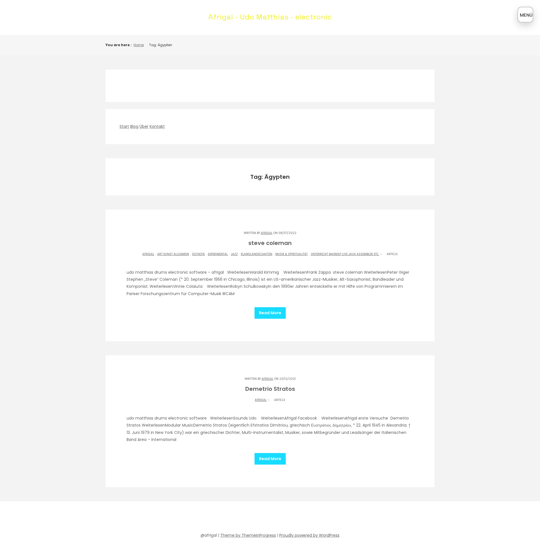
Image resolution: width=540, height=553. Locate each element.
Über (144, 126)
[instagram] (285, 518)
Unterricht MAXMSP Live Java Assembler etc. (345, 254)
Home (139, 45)
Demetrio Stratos (270, 389)
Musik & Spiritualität (291, 254)
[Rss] (305, 518)
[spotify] (255, 518)
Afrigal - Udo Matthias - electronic (270, 16)
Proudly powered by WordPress (309, 535)
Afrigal (267, 233)
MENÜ (526, 15)
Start (124, 126)
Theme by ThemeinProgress (248, 535)
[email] (295, 518)
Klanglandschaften (256, 254)
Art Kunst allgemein (173, 254)
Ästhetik (198, 254)
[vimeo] (275, 518)
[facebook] (234, 518)
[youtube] (265, 518)
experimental (218, 254)
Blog (134, 126)
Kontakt (157, 126)
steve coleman (270, 243)
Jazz (234, 254)
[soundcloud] (244, 518)
